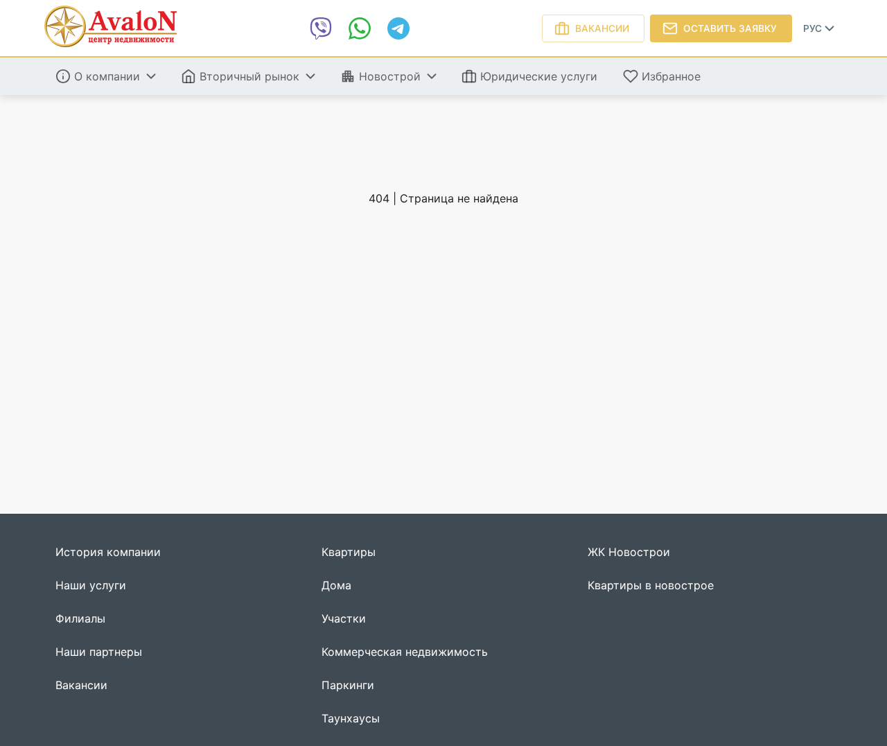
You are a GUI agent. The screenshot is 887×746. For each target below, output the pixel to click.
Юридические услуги (538, 76)
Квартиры (349, 552)
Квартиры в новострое (651, 585)
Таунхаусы (351, 718)
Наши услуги (90, 585)
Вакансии (602, 28)
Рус (812, 28)
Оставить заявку (730, 28)
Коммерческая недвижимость (405, 652)
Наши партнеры (98, 652)
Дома (336, 585)
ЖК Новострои (629, 552)
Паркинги (348, 685)
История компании (108, 552)
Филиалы (80, 618)
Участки (344, 618)
